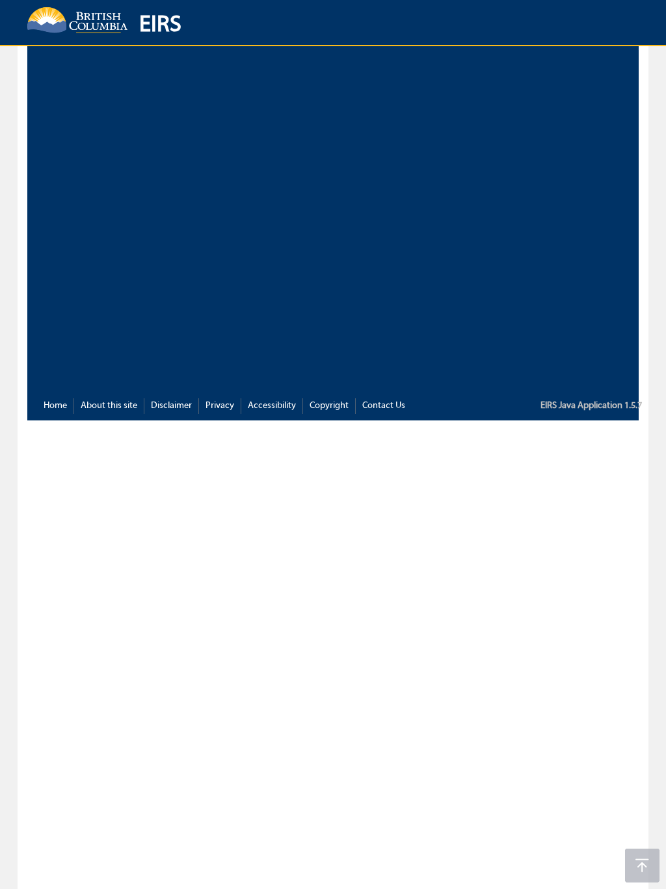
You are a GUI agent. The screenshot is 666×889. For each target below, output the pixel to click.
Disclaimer (171, 406)
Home (55, 406)
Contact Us (383, 406)
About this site (109, 406)
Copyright (329, 406)
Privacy (220, 406)
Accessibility (272, 406)
